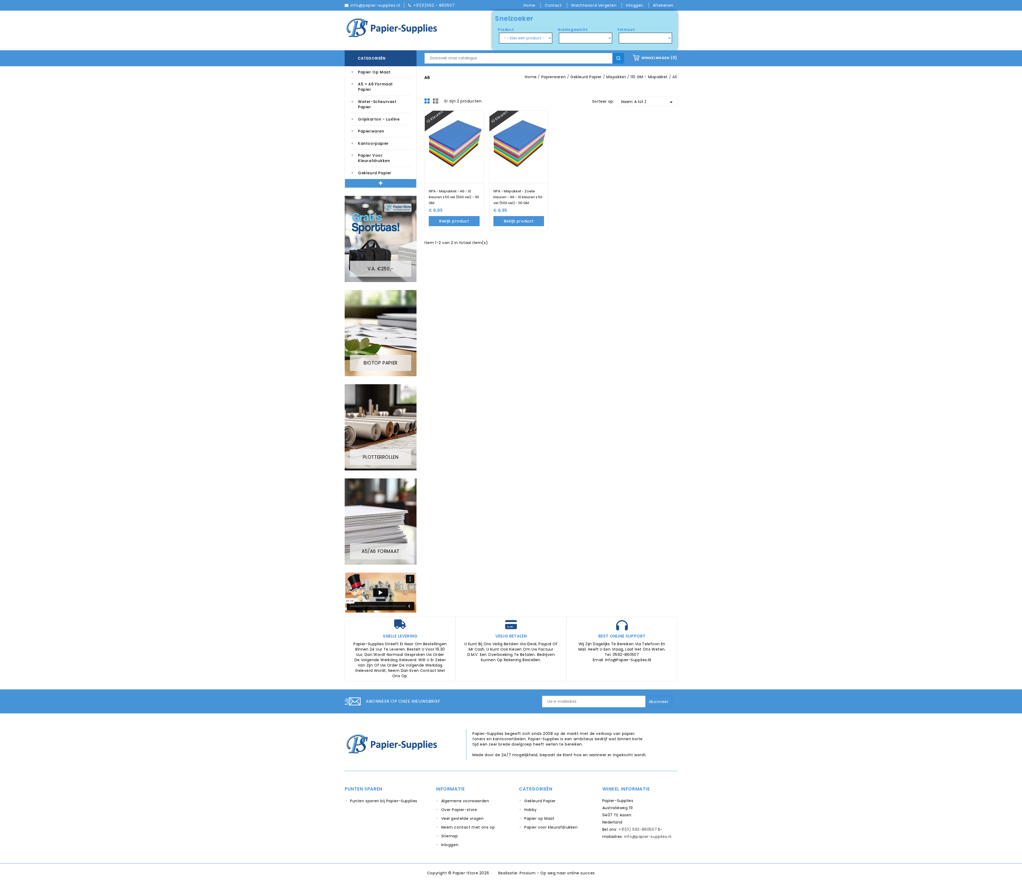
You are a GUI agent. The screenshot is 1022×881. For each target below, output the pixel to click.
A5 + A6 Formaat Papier (375, 86)
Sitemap (449, 836)
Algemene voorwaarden (465, 801)
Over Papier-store (459, 809)
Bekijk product (454, 221)
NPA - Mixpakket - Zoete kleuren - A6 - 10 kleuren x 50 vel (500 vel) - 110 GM (517, 197)
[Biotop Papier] (381, 333)
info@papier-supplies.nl (647, 836)
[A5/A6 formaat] (381, 521)
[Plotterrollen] (381, 427)
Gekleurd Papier (375, 173)
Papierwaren (371, 131)
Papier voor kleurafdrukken (374, 158)
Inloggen (450, 844)
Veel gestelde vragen (462, 818)
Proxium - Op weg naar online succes (557, 873)
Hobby (530, 809)
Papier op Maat (374, 72)
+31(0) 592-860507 (638, 829)
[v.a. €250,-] (381, 238)
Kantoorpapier (373, 143)
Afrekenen (663, 5)
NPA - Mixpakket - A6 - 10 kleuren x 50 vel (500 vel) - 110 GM (454, 197)
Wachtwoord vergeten (594, 5)
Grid (428, 102)
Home (530, 5)
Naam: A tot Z (648, 102)
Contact (554, 5)
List (436, 102)
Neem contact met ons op (468, 827)
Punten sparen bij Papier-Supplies (383, 801)
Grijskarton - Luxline (379, 119)
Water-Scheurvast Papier (377, 104)
